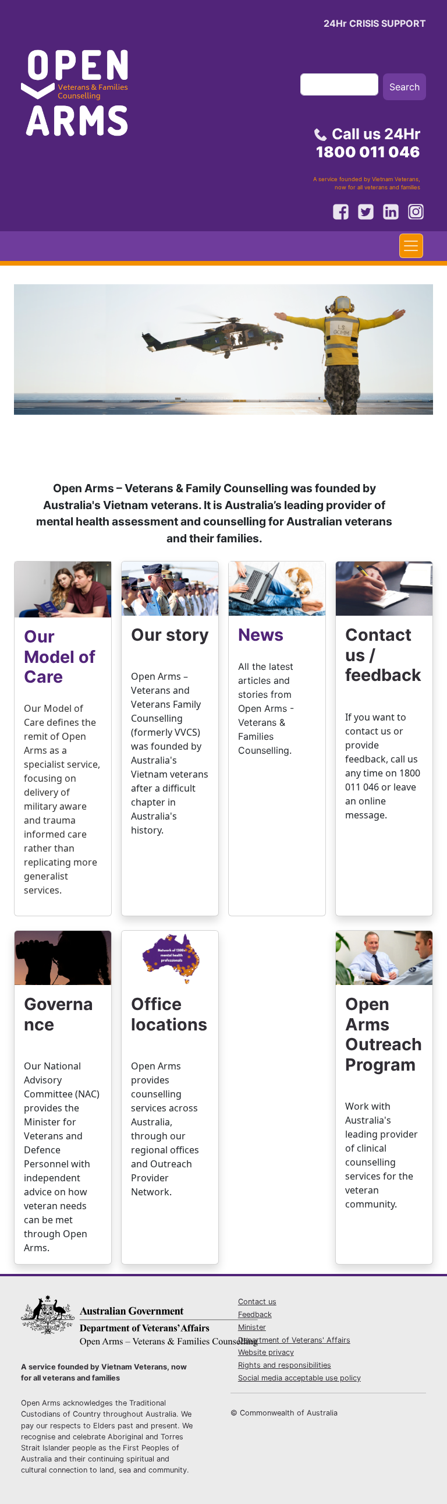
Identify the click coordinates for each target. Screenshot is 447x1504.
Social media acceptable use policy (299, 1378)
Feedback (255, 1314)
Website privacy (266, 1352)
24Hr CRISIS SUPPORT (375, 23)
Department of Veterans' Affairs (294, 1340)
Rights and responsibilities (284, 1365)
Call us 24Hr (368, 143)
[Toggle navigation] (411, 246)
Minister (252, 1327)
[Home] (85, 96)
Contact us (257, 1301)
